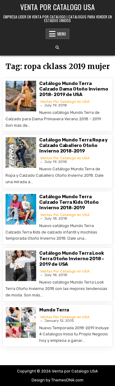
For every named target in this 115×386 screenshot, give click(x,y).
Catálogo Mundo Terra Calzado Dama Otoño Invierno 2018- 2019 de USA (73, 89)
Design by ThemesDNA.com (57, 380)
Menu (61, 34)
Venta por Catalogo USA (57, 6)
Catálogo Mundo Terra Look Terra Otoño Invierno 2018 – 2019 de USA (71, 258)
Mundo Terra (54, 310)
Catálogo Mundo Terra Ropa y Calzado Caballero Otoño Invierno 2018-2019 (73, 145)
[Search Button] (57, 48)
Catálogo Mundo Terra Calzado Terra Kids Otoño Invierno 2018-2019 (68, 202)
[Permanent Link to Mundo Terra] (21, 322)
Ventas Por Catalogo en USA (65, 101)
